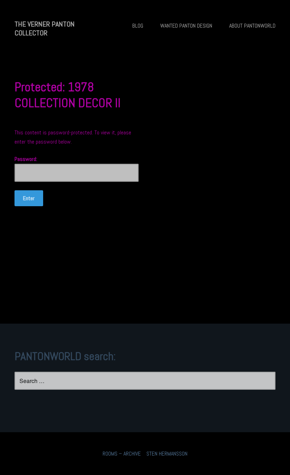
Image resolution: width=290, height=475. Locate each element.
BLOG (137, 25)
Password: (25, 159)
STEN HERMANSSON (166, 453)
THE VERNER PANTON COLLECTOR (44, 28)
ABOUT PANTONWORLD (252, 25)
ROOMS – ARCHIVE (122, 453)
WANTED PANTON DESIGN (186, 25)
